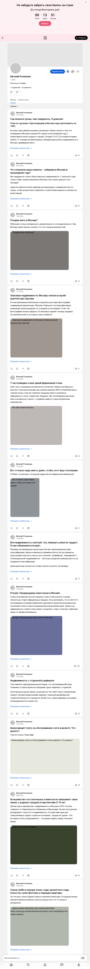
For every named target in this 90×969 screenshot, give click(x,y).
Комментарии (23, 100)
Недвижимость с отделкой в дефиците (32, 680)
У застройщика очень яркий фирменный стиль (36, 383)
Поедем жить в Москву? (24, 220)
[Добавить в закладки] (17, 155)
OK (83, 958)
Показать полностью (20, 148)
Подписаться (57, 71)
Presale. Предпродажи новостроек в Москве (35, 593)
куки (17, 958)
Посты (13, 100)
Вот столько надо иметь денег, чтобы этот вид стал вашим (44, 470)
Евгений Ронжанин (24, 113)
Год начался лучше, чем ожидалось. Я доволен (36, 119)
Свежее (13, 106)
